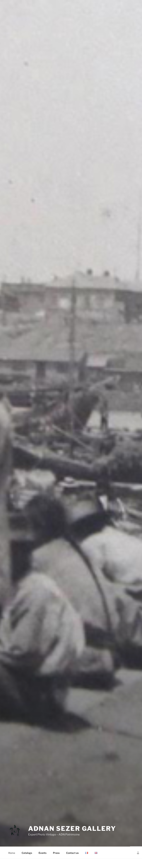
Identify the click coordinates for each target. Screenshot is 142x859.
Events (42, 852)
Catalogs (27, 852)
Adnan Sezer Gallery (72, 828)
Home (11, 852)
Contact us (72, 852)
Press (56, 852)
